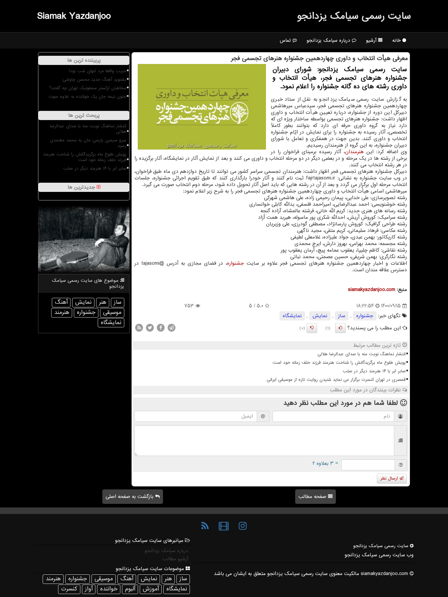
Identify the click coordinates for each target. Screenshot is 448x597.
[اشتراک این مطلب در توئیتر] (149, 328)
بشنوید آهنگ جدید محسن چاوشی (94, 79)
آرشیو (372, 40)
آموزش (151, 589)
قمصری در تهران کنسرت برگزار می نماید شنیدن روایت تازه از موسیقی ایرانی (336, 380)
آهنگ (61, 302)
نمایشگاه (292, 316)
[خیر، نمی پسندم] (312, 328)
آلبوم (130, 589)
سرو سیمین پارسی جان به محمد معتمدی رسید (88, 143)
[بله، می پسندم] (340, 328)
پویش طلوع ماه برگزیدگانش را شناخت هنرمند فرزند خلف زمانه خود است (339, 363)
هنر (102, 302)
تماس (286, 40)
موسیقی (112, 312)
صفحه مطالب (313, 497)
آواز (88, 589)
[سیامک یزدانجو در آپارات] (223, 526)
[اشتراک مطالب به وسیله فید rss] (139, 328)
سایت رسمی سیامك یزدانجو (354, 16)
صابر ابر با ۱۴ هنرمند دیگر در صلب (374, 371)
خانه (397, 40)
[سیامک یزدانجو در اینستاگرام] (242, 526)
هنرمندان (354, 152)
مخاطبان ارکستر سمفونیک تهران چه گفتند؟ (87, 88)
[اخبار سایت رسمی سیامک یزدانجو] (205, 526)
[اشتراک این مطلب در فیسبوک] (160, 328)
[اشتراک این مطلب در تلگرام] (171, 328)
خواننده (108, 589)
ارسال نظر (389, 478)
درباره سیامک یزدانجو (329, 40)
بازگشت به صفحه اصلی (130, 497)
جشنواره (235, 263)
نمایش (320, 316)
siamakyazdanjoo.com (371, 290)
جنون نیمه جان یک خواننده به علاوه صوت (87, 96)
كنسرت (69, 589)
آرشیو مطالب (175, 559)
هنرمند (61, 312)
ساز (341, 316)
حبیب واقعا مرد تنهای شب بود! (97, 71)
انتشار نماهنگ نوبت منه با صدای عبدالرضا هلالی (361, 354)
